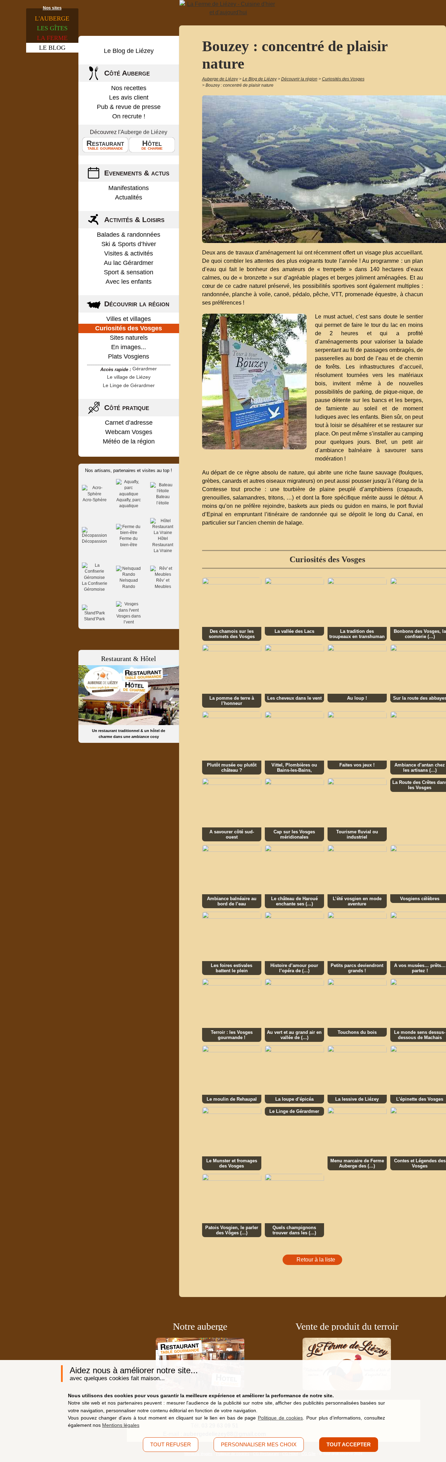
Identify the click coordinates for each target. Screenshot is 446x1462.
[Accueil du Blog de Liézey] (228, 8)
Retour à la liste (316, 1260)
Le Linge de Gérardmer (129, 385)
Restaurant (105, 145)
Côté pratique (126, 407)
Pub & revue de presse (129, 106)
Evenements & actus (136, 173)
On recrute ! (128, 116)
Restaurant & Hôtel (128, 658)
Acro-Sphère (95, 500)
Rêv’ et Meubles (163, 583)
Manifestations (128, 187)
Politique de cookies (280, 1418)
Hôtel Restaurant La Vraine (162, 544)
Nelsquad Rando (129, 583)
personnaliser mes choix (259, 1444)
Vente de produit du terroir (346, 1326)
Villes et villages (128, 318)
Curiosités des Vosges (128, 328)
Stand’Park (94, 619)
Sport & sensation (128, 272)
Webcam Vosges (128, 432)
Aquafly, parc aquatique (128, 503)
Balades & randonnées (128, 234)
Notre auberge (200, 1326)
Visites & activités (128, 253)
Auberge (52, 18)
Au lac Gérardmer (128, 262)
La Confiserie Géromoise (94, 586)
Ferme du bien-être (129, 541)
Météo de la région (129, 441)
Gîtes (52, 28)
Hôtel (152, 145)
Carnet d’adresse (129, 422)
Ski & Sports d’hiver (128, 244)
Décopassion (94, 541)
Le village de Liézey (129, 377)
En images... (128, 347)
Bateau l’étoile (163, 500)
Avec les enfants (129, 281)
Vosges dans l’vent (128, 619)
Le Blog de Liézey (129, 50)
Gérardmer (144, 368)
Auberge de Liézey (144, 132)
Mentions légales (120, 1425)
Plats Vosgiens (128, 356)
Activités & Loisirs (134, 219)
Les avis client (128, 97)
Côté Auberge (127, 73)
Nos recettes (128, 88)
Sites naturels (129, 337)
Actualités (128, 197)
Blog (52, 47)
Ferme (52, 37)
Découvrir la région (136, 304)
